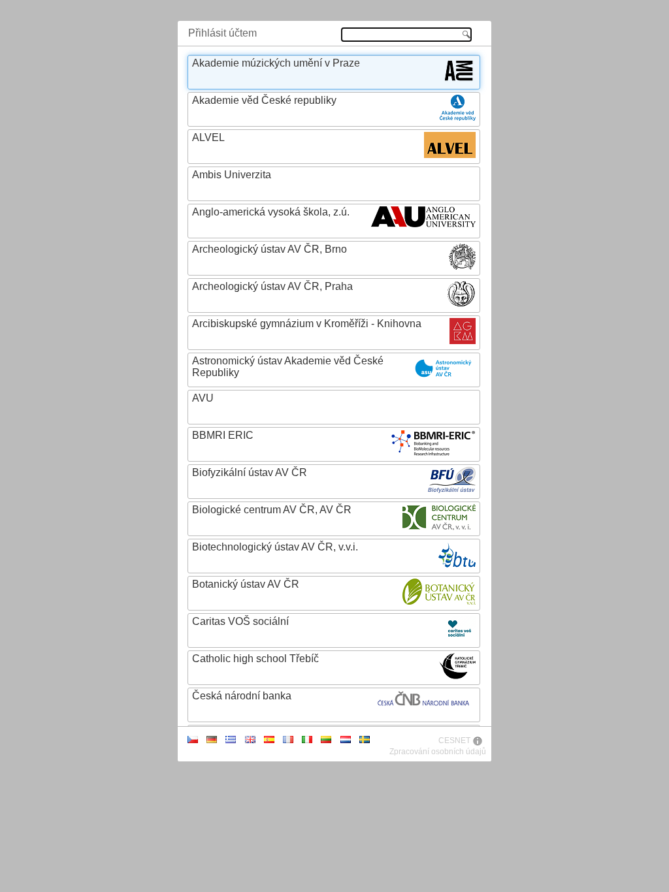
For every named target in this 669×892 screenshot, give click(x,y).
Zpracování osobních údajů (437, 751)
